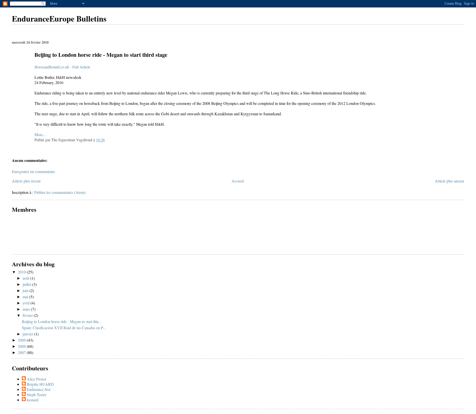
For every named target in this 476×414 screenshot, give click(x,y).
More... (40, 134)
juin (26, 290)
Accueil (238, 180)
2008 (22, 346)
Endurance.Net (38, 389)
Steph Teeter (36, 394)
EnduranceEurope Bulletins (59, 18)
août (26, 278)
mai (26, 296)
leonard (32, 399)
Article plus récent (26, 180)
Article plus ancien (449, 180)
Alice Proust (36, 379)
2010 (22, 271)
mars (27, 309)
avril (26, 302)
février (28, 315)
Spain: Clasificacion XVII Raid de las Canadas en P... (64, 327)
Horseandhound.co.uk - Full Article (62, 66)
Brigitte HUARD (40, 384)
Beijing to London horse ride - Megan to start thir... (61, 321)
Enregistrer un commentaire (33, 171)
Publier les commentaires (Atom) (60, 192)
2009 (22, 340)
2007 (22, 352)
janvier (28, 333)
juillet (27, 284)
